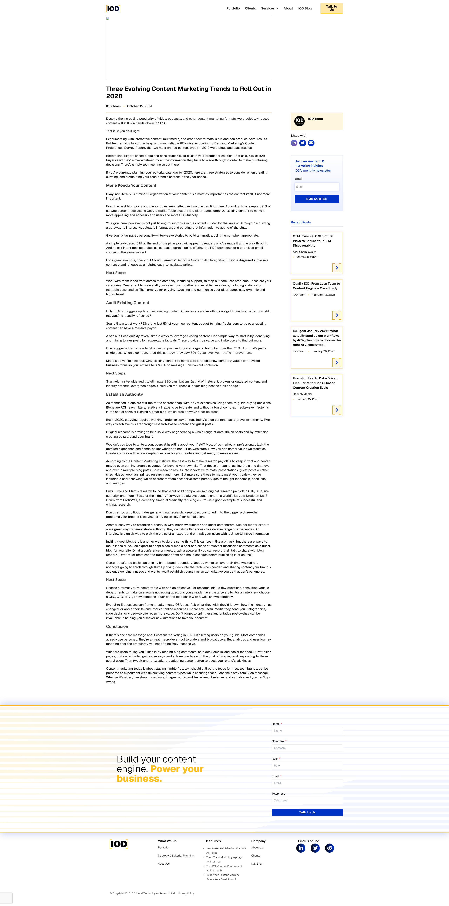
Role (275, 759)
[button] (294, 143)
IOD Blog (305, 8)
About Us (164, 863)
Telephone (278, 793)
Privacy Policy (186, 893)
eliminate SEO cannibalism (169, 381)
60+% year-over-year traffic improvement (220, 353)
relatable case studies (122, 290)
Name (276, 724)
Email (299, 179)
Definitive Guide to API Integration (201, 260)
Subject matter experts (252, 525)
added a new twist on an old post (148, 348)
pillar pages (203, 211)
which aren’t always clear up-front (192, 412)
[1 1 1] (133, 12)
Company (278, 741)
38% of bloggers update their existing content (146, 311)
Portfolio (233, 8)
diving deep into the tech (184, 567)
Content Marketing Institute (150, 461)
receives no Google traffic (147, 211)
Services (268, 8)
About (288, 8)
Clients (250, 8)
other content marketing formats (212, 119)
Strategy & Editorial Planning (176, 855)
